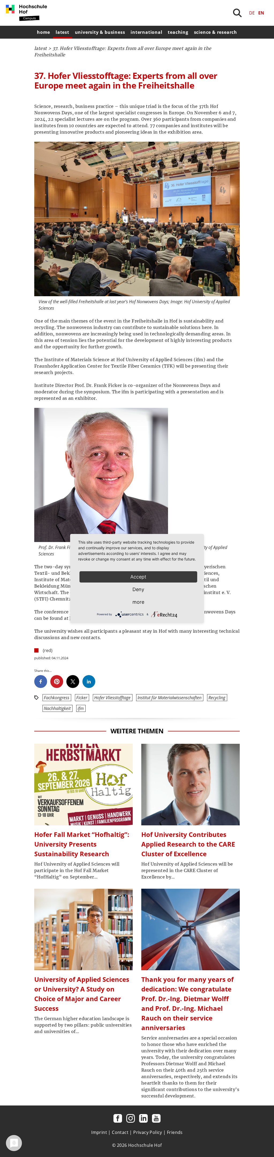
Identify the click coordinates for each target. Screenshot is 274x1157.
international (146, 32)
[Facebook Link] (117, 1118)
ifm (81, 708)
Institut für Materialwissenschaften (169, 698)
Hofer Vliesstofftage (112, 698)
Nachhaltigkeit (57, 708)
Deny (138, 589)
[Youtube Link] (156, 1118)
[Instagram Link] (130, 1118)
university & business (100, 32)
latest (62, 32)
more (138, 602)
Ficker (81, 698)
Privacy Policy (147, 1132)
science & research (215, 32)
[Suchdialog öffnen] (237, 12)
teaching (178, 32)
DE (252, 13)
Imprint (99, 1132)
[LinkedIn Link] (143, 1118)
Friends (175, 1132)
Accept (138, 577)
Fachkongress (56, 698)
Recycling (216, 698)
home (43, 32)
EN (261, 13)
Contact (120, 1132)
